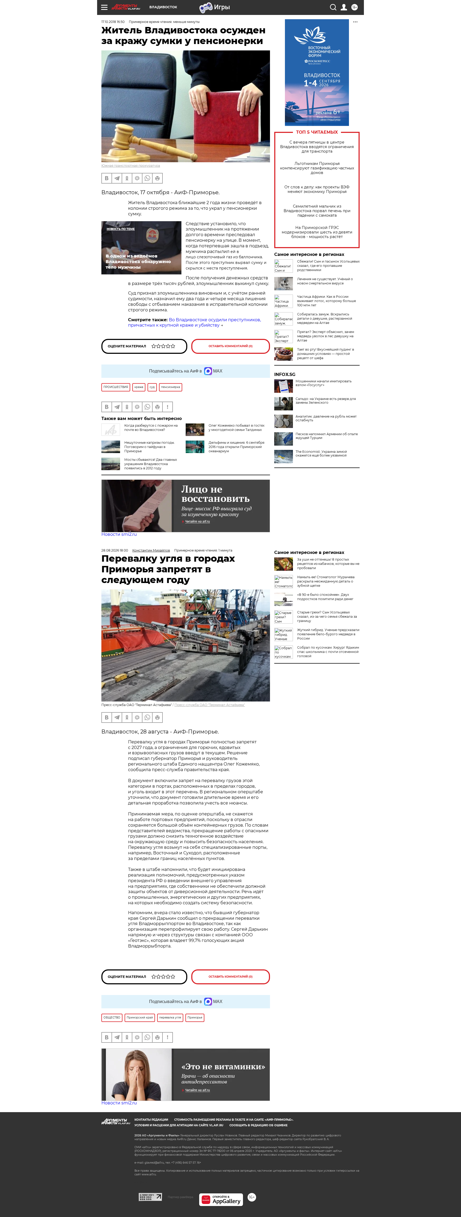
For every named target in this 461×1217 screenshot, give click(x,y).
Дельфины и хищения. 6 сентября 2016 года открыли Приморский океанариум (236, 447)
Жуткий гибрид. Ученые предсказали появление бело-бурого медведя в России (328, 634)
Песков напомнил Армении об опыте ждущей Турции (327, 436)
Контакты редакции (151, 1119)
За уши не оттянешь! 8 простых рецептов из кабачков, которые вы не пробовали (328, 563)
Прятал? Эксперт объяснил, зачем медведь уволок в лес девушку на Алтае (325, 336)
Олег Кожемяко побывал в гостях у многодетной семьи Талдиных (236, 427)
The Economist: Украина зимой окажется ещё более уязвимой (321, 453)
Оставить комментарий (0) (231, 346)
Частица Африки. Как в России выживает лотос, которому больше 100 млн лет (326, 301)
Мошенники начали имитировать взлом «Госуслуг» (324, 383)
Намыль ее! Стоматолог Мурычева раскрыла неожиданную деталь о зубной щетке (326, 581)
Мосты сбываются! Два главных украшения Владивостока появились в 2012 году (150, 464)
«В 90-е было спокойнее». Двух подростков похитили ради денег (325, 597)
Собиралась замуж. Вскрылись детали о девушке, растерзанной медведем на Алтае (324, 318)
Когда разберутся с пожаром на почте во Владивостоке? (151, 427)
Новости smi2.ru (119, 534)
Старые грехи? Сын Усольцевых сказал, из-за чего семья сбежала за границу (327, 616)
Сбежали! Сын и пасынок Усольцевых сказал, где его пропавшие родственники (328, 265)
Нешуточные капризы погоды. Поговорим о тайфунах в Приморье (149, 447)
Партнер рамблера (180, 1197)
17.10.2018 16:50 (113, 22)
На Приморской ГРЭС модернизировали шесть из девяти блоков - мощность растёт (317, 232)
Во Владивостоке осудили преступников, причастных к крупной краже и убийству (194, 322)
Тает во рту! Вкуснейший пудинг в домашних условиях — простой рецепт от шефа (325, 353)
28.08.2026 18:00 (114, 550)
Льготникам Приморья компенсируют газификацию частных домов (317, 168)
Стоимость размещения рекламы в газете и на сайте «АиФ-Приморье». (233, 1119)
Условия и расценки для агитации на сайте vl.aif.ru (178, 1125)
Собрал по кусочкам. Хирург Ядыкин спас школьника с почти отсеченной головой (328, 651)
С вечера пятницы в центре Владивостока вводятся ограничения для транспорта (317, 147)
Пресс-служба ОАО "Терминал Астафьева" (209, 705)
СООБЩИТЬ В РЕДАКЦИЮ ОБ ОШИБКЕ (258, 1125)
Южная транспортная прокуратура (130, 166)
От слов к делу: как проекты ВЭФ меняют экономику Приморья (316, 189)
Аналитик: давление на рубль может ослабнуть (326, 418)
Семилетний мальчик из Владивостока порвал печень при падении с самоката (317, 211)
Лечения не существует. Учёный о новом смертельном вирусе (325, 281)
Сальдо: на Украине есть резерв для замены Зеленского (326, 401)
